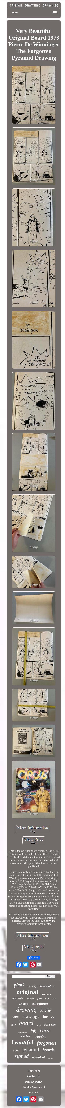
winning (40, 1036)
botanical (38, 1057)
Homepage (33, 1070)
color (26, 1036)
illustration (22, 1032)
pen (47, 998)
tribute (30, 998)
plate (39, 998)
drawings (30, 1016)
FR (37, 1092)
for (45, 1016)
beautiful (22, 1042)
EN (31, 1092)
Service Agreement (34, 1087)
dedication (50, 1024)
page (39, 1025)
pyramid (30, 1049)
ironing (32, 986)
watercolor (46, 994)
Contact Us (33, 1076)
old (54, 998)
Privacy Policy (33, 1081)
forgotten (46, 1043)
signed (22, 1056)
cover (50, 1058)
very (44, 1030)
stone (45, 1010)
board (26, 1023)
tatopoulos (47, 986)
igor (13, 1024)
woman (23, 1003)
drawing (26, 1009)
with (16, 1017)
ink (33, 1031)
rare (16, 1050)
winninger (40, 1003)
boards (49, 1050)
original (27, 991)
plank (19, 985)
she (53, 1017)
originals (17, 998)
